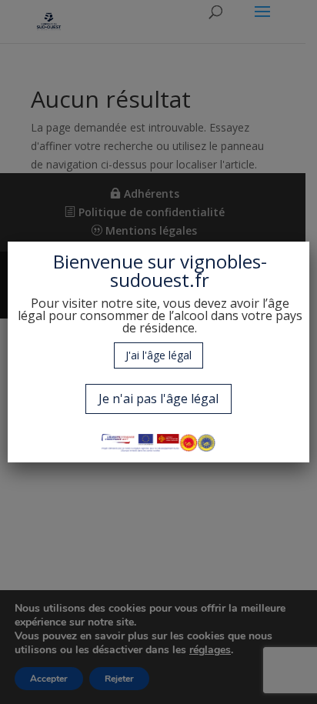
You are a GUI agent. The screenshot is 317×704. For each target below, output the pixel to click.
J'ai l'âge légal (158, 355)
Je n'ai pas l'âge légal (158, 398)
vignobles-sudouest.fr (188, 270)
